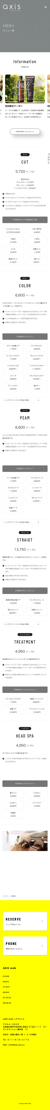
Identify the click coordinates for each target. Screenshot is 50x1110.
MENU (6, 982)
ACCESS (7, 997)
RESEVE (7, 1003)
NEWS (6, 992)
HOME (5, 896)
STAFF (6, 987)
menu (45, 7)
